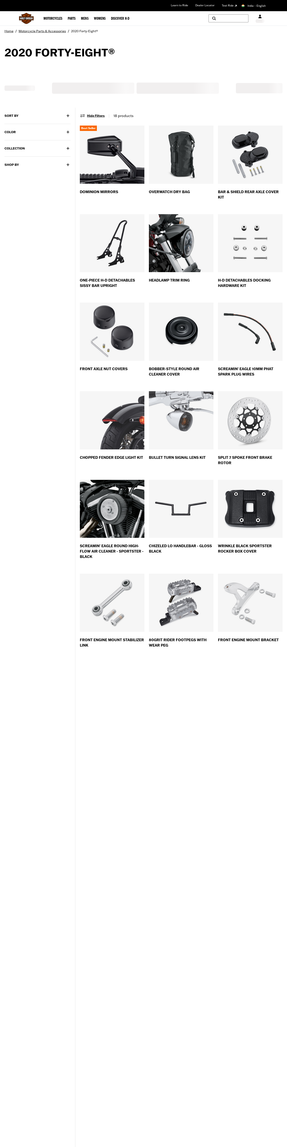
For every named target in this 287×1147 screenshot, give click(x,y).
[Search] (228, 18)
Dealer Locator (205, 5)
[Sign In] (260, 18)
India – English (257, 5)
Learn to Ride (179, 5)
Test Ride (228, 5)
